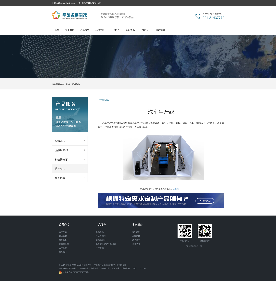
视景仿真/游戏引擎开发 (106, 244)
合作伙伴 (115, 30)
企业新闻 (136, 236)
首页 (57, 30)
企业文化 (63, 236)
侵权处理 (105, 268)
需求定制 (136, 232)
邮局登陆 (94, 268)
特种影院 (60, 168)
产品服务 (84, 30)
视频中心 (145, 30)
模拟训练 (60, 141)
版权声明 (84, 268)
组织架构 (63, 240)
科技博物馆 (61, 159)
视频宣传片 (64, 244)
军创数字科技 (69, 15)
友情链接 (115, 268)
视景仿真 (60, 177)
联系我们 (160, 30)
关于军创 (69, 30)
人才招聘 (63, 248)
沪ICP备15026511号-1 (68, 268)
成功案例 (100, 30)
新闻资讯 (130, 30)
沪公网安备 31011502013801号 (76, 272)
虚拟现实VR (62, 150)
